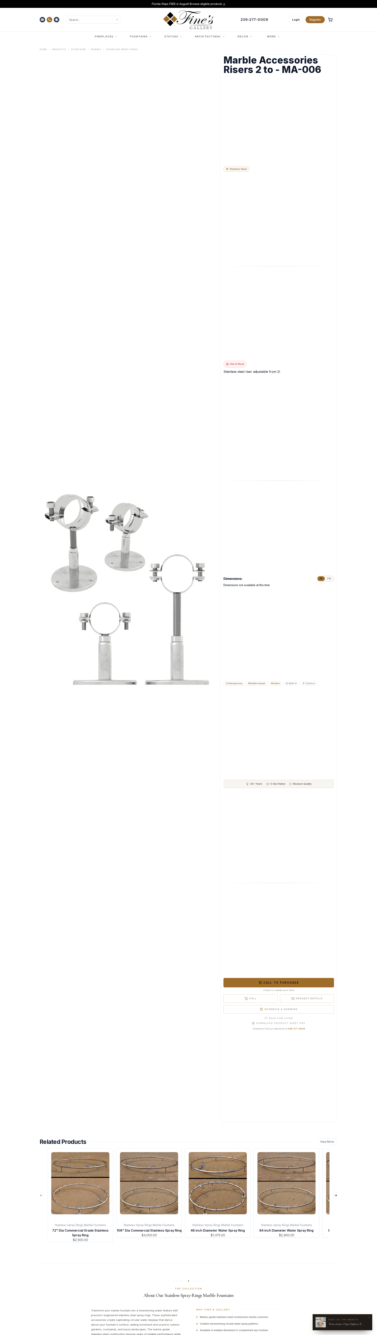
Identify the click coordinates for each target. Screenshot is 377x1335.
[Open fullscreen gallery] (128, 588)
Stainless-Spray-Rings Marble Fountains (80, 1225)
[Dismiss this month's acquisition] (369, 1317)
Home (43, 49)
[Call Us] (50, 20)
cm (329, 578)
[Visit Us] (57, 20)
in (321, 578)
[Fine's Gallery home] (188, 20)
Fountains (78, 49)
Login (296, 19)
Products (59, 49)
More (271, 36)
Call (252, 998)
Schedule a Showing (281, 1009)
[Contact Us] (43, 20)
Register (315, 19)
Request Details (309, 998)
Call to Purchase (281, 982)
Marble (96, 49)
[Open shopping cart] (330, 20)
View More (327, 1141)
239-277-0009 (296, 1028)
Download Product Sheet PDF (280, 1023)
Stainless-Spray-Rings (122, 49)
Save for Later (281, 1018)
